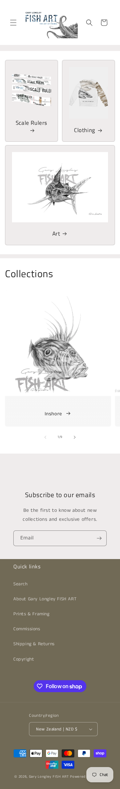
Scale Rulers (31, 123)
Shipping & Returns (34, 644)
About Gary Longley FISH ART (44, 599)
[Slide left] (45, 437)
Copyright (23, 659)
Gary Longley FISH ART (49, 776)
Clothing (84, 130)
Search (20, 584)
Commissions (26, 629)
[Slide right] (74, 437)
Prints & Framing (31, 614)
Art (56, 233)
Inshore (53, 413)
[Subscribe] (99, 538)
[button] (13, 22)
